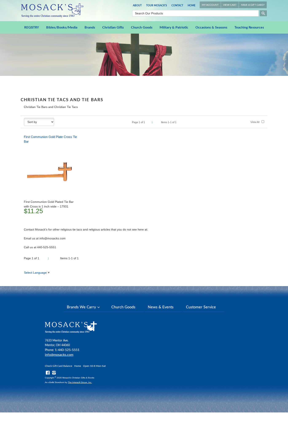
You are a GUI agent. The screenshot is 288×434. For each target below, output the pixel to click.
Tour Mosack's (156, 5)
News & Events (161, 307)
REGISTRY (31, 27)
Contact (177, 5)
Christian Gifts (113, 27)
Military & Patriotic (174, 27)
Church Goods (141, 27)
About (137, 5)
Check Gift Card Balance (58, 366)
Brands (90, 27)
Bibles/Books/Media (61, 27)
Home (191, 5)
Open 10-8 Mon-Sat (94, 366)
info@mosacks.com (59, 354)
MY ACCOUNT (210, 5)
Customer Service (201, 307)
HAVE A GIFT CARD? (253, 5)
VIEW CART (230, 5)
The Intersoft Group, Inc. (80, 382)
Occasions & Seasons (211, 27)
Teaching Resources (249, 27)
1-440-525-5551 (67, 350)
